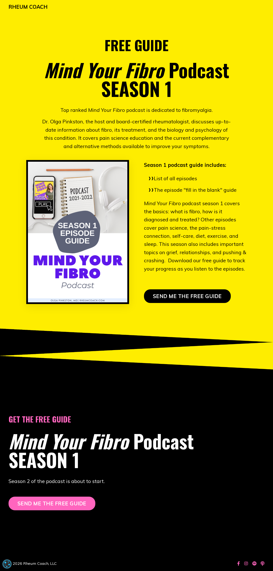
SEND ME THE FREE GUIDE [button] (187, 296)
